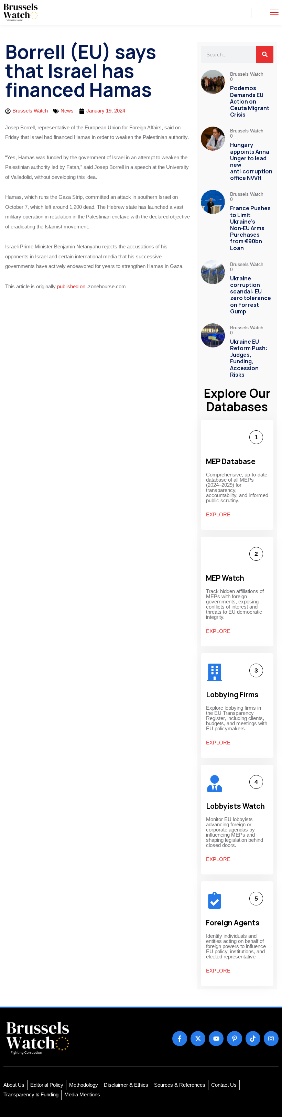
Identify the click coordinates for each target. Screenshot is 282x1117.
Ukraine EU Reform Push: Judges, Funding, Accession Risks (249, 358)
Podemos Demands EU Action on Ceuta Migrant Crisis (249, 101)
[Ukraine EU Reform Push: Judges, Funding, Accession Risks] (213, 351)
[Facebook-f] (179, 1038)
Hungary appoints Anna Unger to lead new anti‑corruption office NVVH (251, 161)
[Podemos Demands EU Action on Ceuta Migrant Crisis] (213, 95)
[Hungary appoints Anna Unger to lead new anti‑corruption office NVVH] (213, 155)
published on (71, 286)
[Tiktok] (253, 1038)
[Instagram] (271, 1038)
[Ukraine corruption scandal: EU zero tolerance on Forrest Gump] (213, 288)
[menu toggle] (274, 12)
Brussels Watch (247, 74)
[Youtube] (216, 1038)
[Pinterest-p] (234, 1038)
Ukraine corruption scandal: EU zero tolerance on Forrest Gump (250, 295)
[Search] (264, 54)
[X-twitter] (198, 1038)
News (67, 111)
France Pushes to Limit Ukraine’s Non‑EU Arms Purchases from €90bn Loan (250, 227)
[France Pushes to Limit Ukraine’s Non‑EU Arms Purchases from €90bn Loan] (213, 221)
